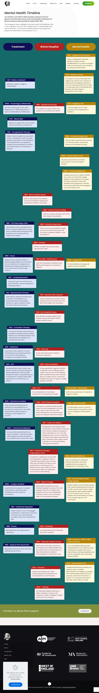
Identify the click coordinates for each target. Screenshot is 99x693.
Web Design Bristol (69, 687)
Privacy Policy (15, 679)
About (6, 648)
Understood (15, 685)
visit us (34, 31)
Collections (8, 651)
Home (6, 644)
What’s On (7, 655)
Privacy (59, 687)
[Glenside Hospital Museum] (7, 3)
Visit (5, 659)
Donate (88, 3)
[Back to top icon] (49, 683)
